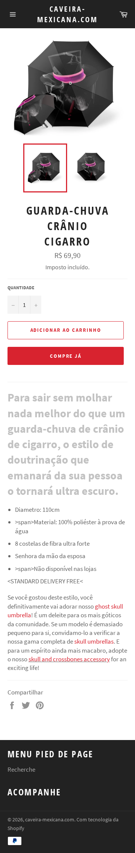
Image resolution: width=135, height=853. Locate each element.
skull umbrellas (94, 641)
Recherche (21, 769)
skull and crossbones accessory (69, 659)
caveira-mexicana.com (67, 14)
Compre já (66, 356)
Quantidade (21, 287)
